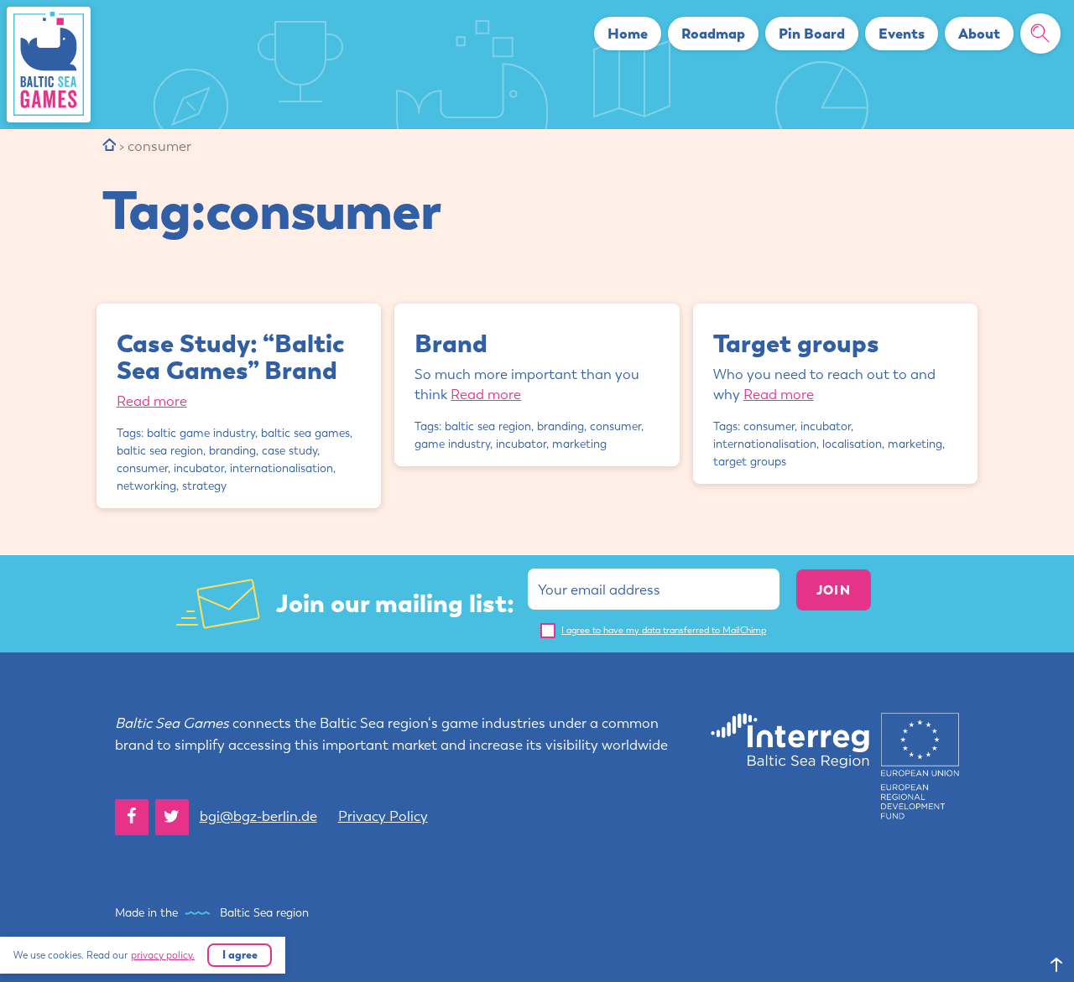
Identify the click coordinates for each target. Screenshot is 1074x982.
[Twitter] (172, 817)
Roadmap (713, 33)
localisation (852, 444)
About (979, 33)
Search (1047, 33)
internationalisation (281, 468)
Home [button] (627, 33)
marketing (579, 444)
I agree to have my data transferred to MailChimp (663, 630)
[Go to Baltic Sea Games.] (109, 146)
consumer (142, 468)
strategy (204, 486)
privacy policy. (163, 955)
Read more (152, 400)
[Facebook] (132, 817)
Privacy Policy (383, 816)
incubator (199, 468)
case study (289, 451)
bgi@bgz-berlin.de (258, 816)
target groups (749, 462)
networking (146, 486)
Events (901, 33)
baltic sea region (160, 451)
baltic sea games (305, 433)
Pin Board (812, 33)
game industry (452, 444)
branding (232, 451)
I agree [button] (240, 954)
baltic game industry (201, 433)
